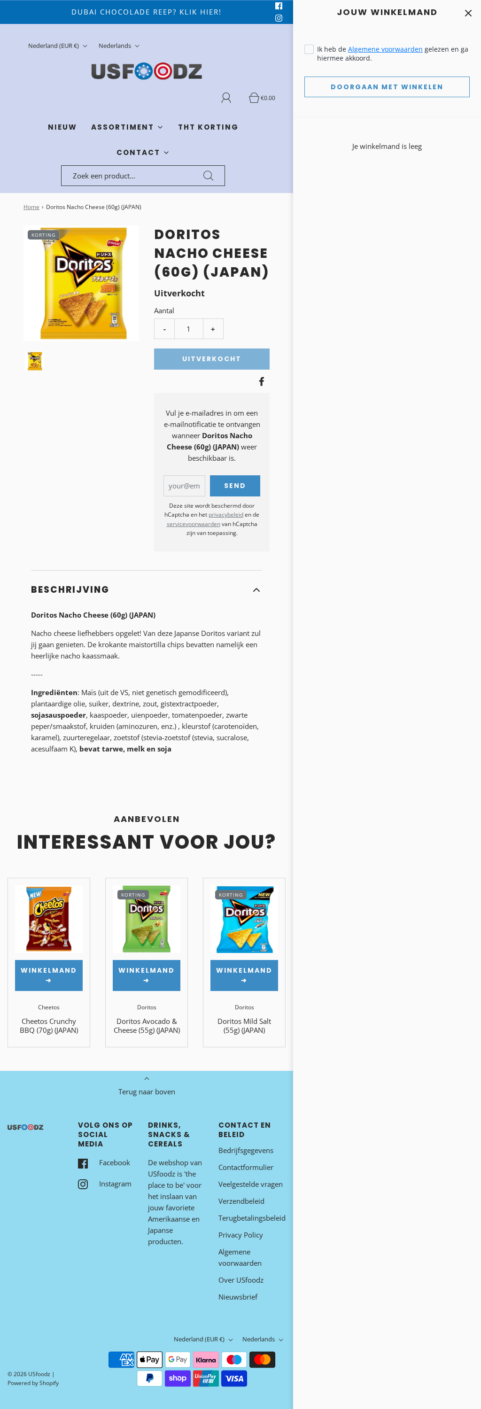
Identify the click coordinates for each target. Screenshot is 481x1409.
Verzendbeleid (241, 1201)
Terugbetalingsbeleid (252, 1218)
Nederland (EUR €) (54, 45)
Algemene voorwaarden (385, 49)
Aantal (164, 310)
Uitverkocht (211, 359)
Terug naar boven (146, 1091)
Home (31, 207)
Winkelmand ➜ (49, 975)
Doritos (146, 1007)
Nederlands (115, 45)
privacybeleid (226, 515)
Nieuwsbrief (237, 1296)
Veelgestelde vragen (250, 1184)
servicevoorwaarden (193, 524)
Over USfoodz (241, 1280)
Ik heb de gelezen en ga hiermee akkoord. (392, 53)
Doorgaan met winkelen (387, 87)
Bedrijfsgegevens (245, 1150)
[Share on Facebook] (260, 381)
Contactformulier (245, 1167)
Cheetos (49, 1007)
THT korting (208, 127)
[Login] (231, 97)
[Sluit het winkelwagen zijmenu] (468, 13)
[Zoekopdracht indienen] (208, 175)
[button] (34, 361)
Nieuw (62, 127)
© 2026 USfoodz (29, 1374)
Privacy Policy (240, 1234)
